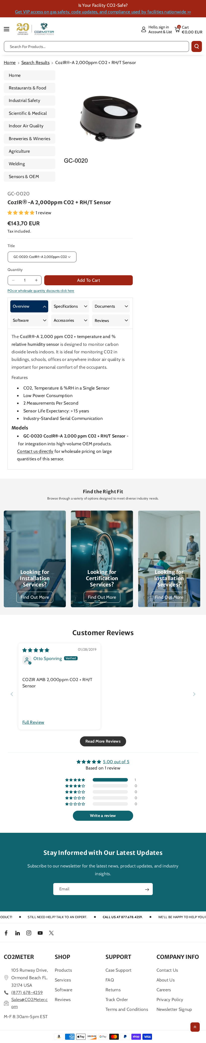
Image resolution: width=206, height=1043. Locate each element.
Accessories (64, 320)
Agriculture (19, 151)
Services (63, 979)
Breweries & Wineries (29, 138)
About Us (166, 979)
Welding (17, 163)
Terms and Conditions (127, 1009)
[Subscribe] (147, 890)
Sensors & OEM (24, 176)
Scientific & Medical (28, 113)
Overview (21, 306)
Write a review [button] (103, 815)
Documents (105, 306)
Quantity (15, 269)
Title (11, 245)
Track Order (117, 999)
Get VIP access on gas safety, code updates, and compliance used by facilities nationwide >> (103, 11)
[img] (35, 650)
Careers (164, 989)
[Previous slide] (12, 694)
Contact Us (167, 970)
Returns (113, 989)
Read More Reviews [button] (103, 741)
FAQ (110, 979)
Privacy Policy (170, 999)
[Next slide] (194, 694)
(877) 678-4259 (27, 992)
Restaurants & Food (27, 87)
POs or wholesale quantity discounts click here (41, 291)
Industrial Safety (24, 100)
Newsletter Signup (174, 1009)
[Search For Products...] (196, 46)
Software (21, 320)
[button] (9, 29)
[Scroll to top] (195, 1027)
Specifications (66, 306)
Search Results (35, 62)
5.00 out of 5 (116, 761)
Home (10, 62)
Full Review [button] (33, 722)
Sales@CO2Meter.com (29, 1003)
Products (63, 970)
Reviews (102, 320)
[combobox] (96, 46)
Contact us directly (35, 451)
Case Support (119, 970)
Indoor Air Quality (26, 125)
